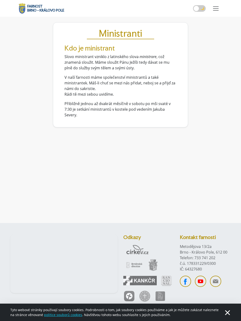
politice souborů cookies (63, 315)
